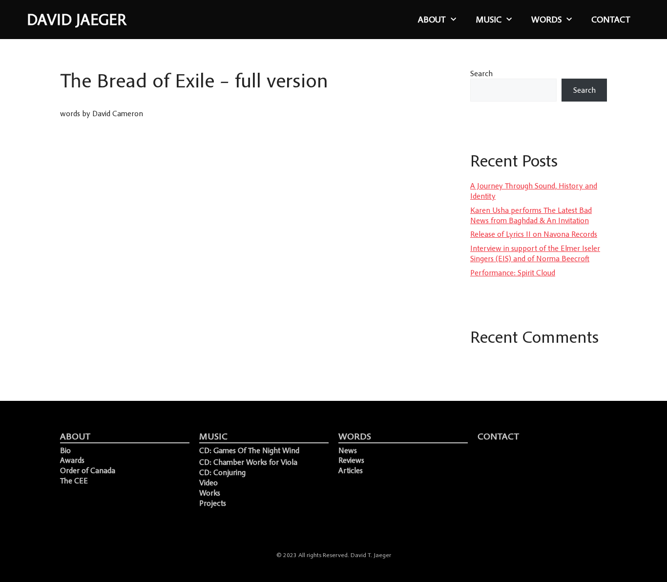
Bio (65, 450)
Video (208, 482)
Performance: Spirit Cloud (512, 272)
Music (488, 19)
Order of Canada (87, 470)
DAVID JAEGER (76, 19)
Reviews (351, 460)
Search (481, 73)
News (347, 450)
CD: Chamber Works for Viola (248, 462)
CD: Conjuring (222, 472)
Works (209, 493)
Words (546, 19)
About (432, 19)
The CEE (74, 480)
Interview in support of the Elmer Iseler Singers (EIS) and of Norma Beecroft (535, 253)
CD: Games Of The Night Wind (249, 450)
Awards (72, 460)
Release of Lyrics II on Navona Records (533, 234)
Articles (350, 470)
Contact (610, 19)
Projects (212, 503)
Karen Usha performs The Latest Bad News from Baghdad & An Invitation (531, 215)
